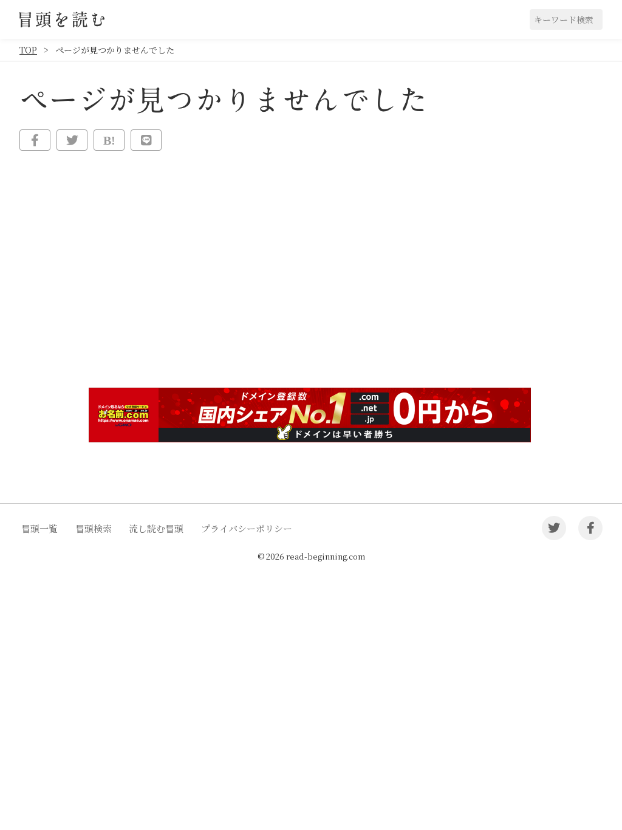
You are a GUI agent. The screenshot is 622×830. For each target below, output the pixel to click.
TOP (28, 50)
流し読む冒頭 (156, 528)
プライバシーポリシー (246, 528)
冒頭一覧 (39, 528)
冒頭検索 (93, 528)
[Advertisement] (311, 284)
